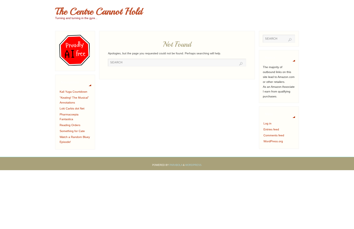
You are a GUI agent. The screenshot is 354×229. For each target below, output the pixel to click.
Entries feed (271, 129)
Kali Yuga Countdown (73, 91)
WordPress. (193, 165)
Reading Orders (70, 125)
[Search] (241, 64)
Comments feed (273, 135)
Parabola (175, 165)
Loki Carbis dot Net (72, 108)
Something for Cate (72, 131)
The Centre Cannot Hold (98, 11)
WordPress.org (273, 141)
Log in (267, 123)
